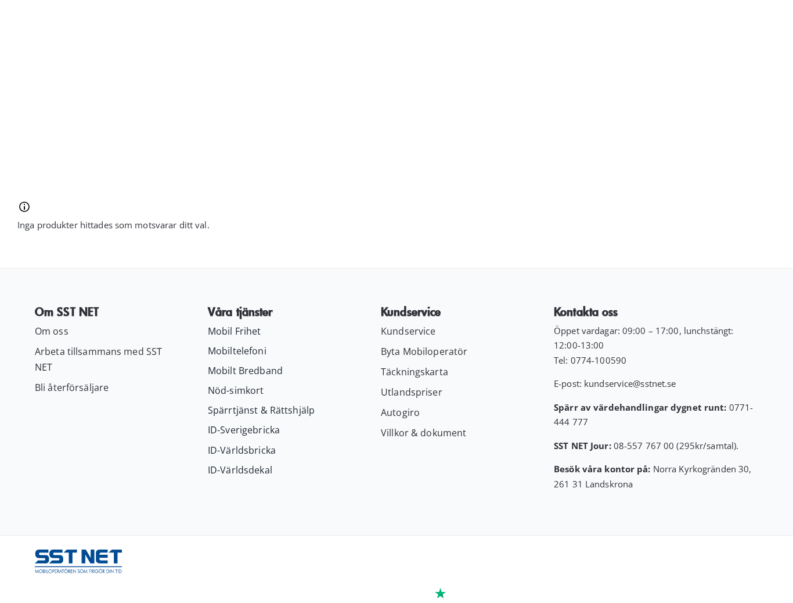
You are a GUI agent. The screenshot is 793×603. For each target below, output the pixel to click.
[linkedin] (709, 562)
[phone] (753, 562)
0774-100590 (598, 360)
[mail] (731, 562)
